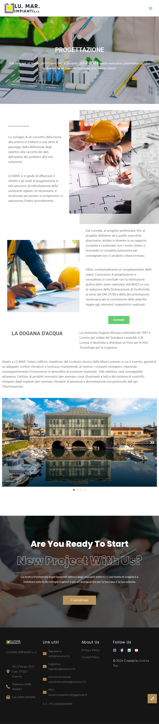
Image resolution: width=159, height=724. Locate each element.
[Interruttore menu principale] (150, 8)
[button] (6, 442)
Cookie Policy (90, 657)
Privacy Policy (91, 650)
